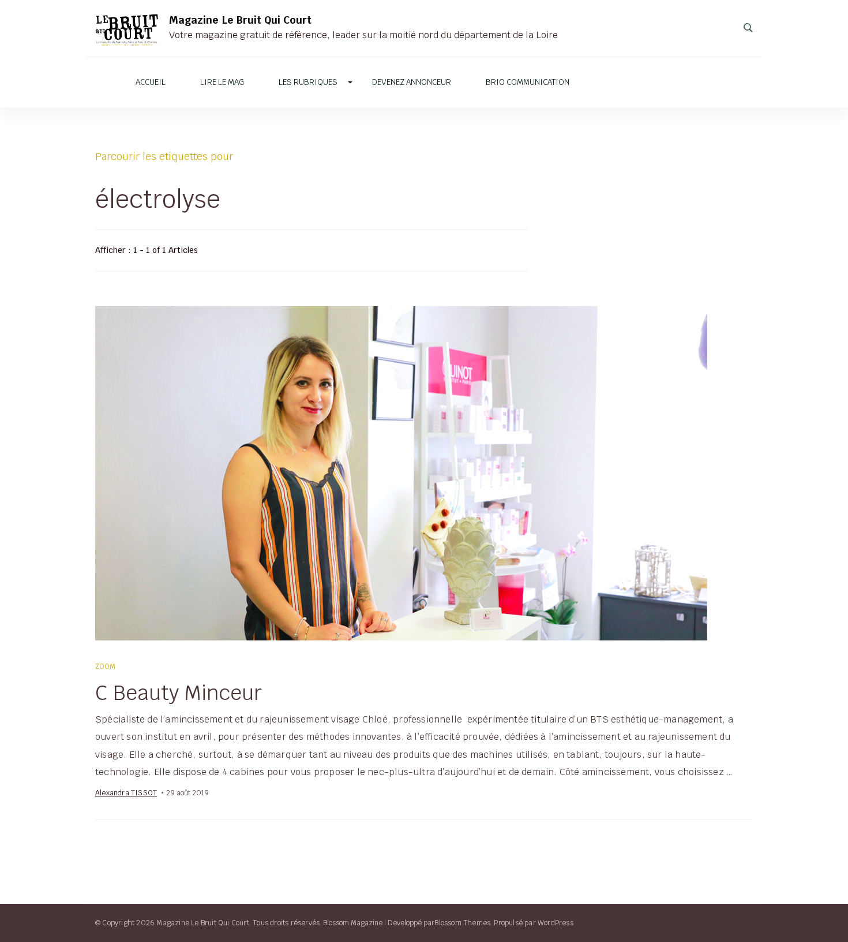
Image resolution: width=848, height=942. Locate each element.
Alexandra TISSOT (126, 793)
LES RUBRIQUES (308, 82)
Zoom (106, 666)
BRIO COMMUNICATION (527, 82)
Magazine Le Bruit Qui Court (240, 20)
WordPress (555, 923)
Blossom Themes (462, 923)
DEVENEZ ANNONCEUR (411, 82)
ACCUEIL (151, 82)
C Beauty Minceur (178, 692)
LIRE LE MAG (222, 82)
